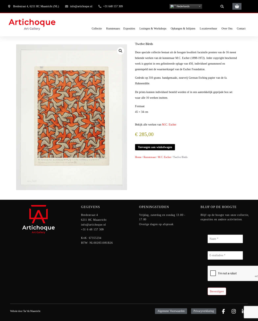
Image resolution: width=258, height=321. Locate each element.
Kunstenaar (150, 157)
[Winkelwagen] (236, 6)
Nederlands (183, 6)
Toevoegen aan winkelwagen (155, 147)
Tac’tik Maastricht (31, 311)
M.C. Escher (169, 124)
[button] (222, 6)
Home (138, 157)
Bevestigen (217, 291)
